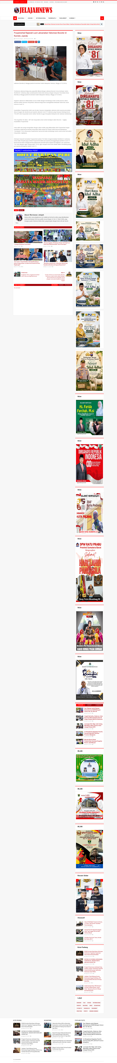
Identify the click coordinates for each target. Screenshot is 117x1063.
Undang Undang (93, 1011)
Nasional (21, 18)
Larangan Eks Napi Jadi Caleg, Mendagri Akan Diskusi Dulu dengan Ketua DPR (93, 725)
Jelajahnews (17, 1059)
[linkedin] (103, 2)
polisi (63, 24)
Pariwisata (52, 18)
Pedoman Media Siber (61, 2)
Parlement (63, 18)
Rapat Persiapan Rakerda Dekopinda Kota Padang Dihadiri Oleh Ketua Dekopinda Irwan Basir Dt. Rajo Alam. (61, 1034)
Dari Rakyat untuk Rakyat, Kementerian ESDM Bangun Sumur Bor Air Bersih (92, 710)
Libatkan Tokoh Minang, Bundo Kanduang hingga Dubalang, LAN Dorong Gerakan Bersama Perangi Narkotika (31, 1050)
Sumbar (71, 18)
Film (84, 1002)
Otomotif (79, 1008)
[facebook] (94, 2)
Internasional (41, 18)
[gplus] (98, 2)
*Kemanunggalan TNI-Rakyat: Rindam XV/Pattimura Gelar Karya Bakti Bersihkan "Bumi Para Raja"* (57, 243)
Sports (85, 1011)
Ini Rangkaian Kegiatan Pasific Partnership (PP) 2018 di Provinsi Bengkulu (93, 733)
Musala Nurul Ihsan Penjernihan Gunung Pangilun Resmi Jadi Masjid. (93, 741)
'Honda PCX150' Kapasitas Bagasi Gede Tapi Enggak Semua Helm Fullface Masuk (92, 931)
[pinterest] (101, 2)
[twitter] (95, 2)
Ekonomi (79, 1002)
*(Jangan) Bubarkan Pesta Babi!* (22, 244)
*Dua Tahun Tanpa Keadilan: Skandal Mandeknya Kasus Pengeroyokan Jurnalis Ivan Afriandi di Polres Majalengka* (27, 263)
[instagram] (100, 2)
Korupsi (79, 1005)
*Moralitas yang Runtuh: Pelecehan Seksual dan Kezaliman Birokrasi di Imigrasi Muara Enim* (56, 264)
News (91, 1005)
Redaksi (46, 2)
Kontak (52, 2)
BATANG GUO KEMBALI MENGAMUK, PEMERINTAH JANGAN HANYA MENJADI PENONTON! (93, 961)
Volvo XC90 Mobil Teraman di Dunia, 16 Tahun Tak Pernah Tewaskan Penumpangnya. (93, 923)
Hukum (30, 18)
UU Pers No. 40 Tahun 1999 (35, 2)
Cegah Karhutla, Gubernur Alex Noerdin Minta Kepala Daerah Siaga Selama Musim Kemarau (93, 717)
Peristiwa (79, 1011)
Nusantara (97, 1005)
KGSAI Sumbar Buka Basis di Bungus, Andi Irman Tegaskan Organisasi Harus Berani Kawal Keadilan (93, 953)
